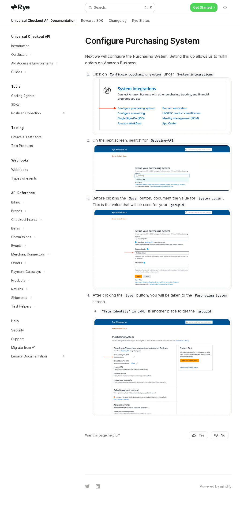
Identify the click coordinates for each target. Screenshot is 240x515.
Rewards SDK (92, 21)
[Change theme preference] (225, 7)
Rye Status (141, 21)
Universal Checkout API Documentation (43, 21)
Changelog (118, 21)
